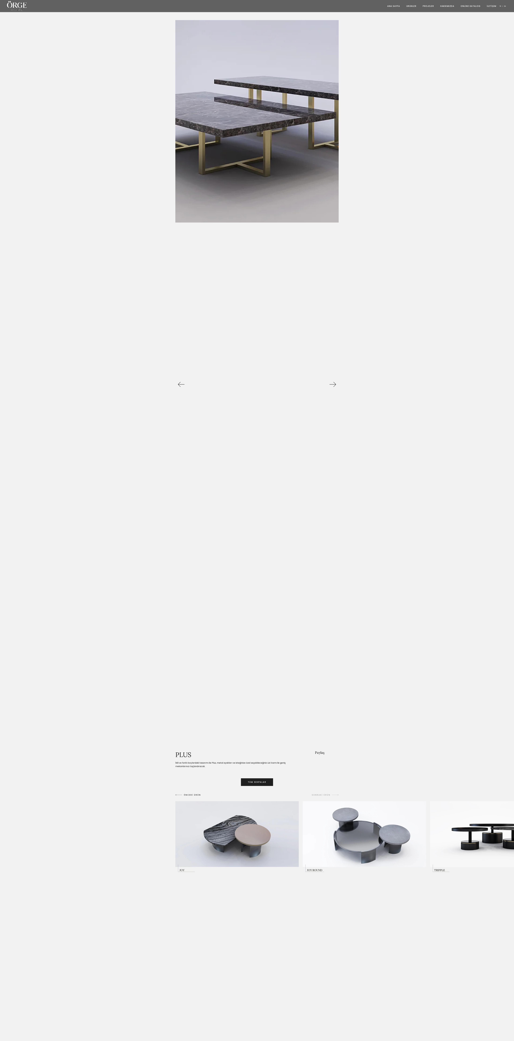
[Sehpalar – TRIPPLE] (441, 868)
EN (505, 6)
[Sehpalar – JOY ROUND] (364, 836)
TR (500, 6)
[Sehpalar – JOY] (237, 836)
